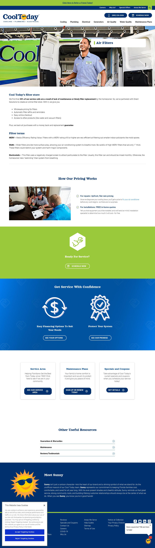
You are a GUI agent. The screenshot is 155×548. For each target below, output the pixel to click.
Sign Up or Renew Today (74, 391)
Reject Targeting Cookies (24, 538)
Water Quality (126, 22)
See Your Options (54, 338)
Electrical (86, 22)
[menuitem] (102, 8)
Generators (99, 22)
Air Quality (111, 22)
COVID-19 (64, 531)
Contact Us (64, 526)
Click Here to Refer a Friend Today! (77, 3)
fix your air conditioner (131, 199)
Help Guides (89, 523)
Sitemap (87, 526)
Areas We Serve (140, 7)
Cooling (63, 22)
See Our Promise (99, 338)
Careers (103, 7)
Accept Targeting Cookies (24, 532)
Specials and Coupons (69, 523)
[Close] (44, 505)
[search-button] (150, 8)
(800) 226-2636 (118, 15)
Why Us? (112, 7)
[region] (24, 524)
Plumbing (74, 22)
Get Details (114, 390)
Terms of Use (89, 528)
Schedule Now (142, 15)
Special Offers (124, 7)
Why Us (63, 534)
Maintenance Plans (143, 22)
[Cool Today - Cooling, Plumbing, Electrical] (21, 17)
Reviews (63, 520)
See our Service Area (35, 391)
